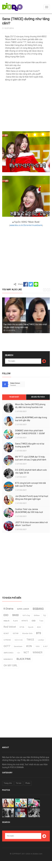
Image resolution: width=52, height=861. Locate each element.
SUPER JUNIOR (23, 609)
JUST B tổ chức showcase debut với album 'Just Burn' (31, 523)
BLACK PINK (24, 658)
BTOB (22, 627)
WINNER (37, 652)
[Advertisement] (26, 107)
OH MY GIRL (10, 665)
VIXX (38, 646)
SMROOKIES (8, 653)
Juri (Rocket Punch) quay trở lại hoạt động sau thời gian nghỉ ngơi (31, 497)
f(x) (44, 615)
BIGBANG (38, 608)
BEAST (6, 633)
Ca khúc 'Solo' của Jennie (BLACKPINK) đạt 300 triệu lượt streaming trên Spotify (29, 512)
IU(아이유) (19, 640)
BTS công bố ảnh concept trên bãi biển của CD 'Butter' (30, 484)
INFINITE (25, 621)
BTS (38, 633)
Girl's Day (26, 615)
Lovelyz (41, 640)
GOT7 (7, 646)
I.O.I (18, 653)
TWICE (30, 639)
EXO (6, 615)
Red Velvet (10, 626)
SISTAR (15, 633)
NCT (26, 652)
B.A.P (45, 646)
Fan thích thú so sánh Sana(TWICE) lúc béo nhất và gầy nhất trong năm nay (25, 325)
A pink (15, 621)
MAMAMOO (8, 659)
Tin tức (18, 783)
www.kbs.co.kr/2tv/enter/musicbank (26, 225)
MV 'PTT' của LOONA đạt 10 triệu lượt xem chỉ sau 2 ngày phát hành (30, 458)
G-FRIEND (7, 640)
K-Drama (8, 608)
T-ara (41, 621)
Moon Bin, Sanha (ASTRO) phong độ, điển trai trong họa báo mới (30, 405)
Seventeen (18, 646)
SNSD (15, 615)
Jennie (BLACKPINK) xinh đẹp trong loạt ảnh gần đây (31, 418)
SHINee (37, 615)
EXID (34, 621)
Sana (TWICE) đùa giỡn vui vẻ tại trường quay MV (29, 445)
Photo (27, 783)
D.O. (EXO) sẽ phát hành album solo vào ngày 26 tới (31, 471)
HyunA (30, 627)
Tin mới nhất (14, 397)
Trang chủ (8, 783)
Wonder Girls (27, 633)
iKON (29, 646)
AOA (39, 627)
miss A (6, 621)
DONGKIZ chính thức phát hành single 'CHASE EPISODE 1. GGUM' (30, 432)
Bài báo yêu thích (38, 397)
